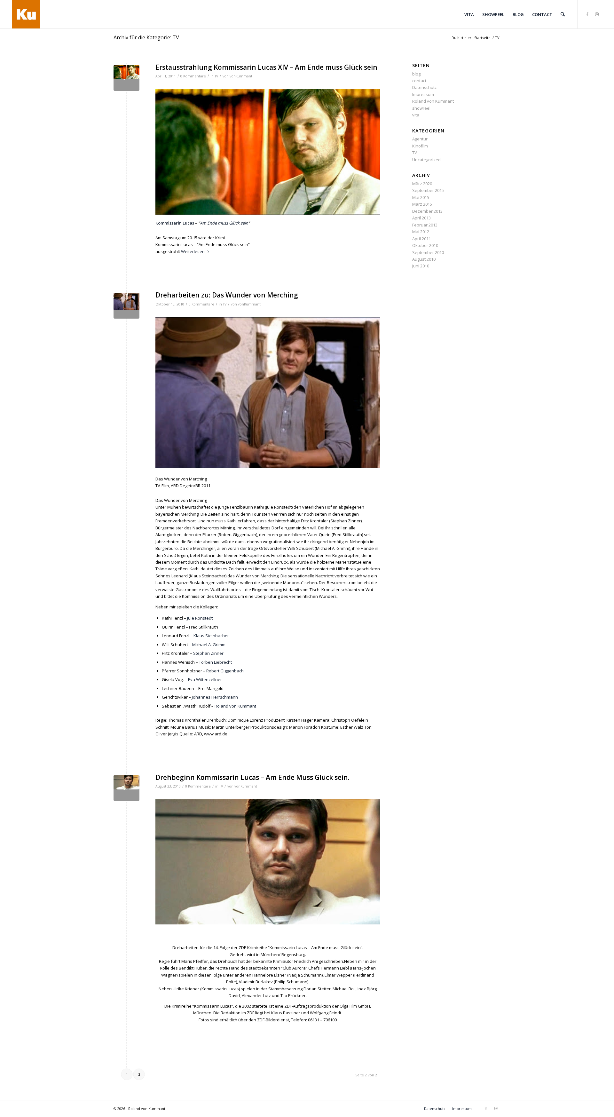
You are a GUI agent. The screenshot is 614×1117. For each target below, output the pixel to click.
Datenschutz (424, 87)
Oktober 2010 (425, 245)
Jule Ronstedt (200, 618)
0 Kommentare (193, 76)
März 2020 (422, 183)
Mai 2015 (420, 197)
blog (416, 74)
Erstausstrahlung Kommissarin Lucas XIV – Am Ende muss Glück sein (266, 67)
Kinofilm (420, 146)
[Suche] (562, 14)
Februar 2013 (424, 225)
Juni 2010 (420, 266)
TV (216, 76)
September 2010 (428, 252)
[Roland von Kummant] (26, 14)
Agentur (420, 139)
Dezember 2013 (427, 211)
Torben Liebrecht (215, 662)
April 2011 (421, 239)
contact (419, 80)
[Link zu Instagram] (597, 14)
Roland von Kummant (235, 706)
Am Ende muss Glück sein (224, 223)
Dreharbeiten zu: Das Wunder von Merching (226, 294)
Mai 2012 (420, 231)
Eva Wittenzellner (205, 679)
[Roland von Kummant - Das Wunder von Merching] (126, 306)
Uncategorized (426, 159)
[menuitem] (469, 14)
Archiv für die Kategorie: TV (146, 37)
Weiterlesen (193, 251)
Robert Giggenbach (225, 671)
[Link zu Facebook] (587, 14)
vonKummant (241, 76)
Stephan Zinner (208, 653)
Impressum (423, 94)
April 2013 (421, 218)
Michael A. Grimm (208, 644)
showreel (421, 108)
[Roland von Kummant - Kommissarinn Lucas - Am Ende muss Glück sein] (126, 78)
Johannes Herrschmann (215, 697)
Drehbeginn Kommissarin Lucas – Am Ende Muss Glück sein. (252, 777)
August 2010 (424, 259)
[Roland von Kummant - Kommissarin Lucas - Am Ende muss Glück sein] (126, 788)
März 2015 (422, 204)
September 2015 (428, 190)
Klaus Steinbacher (211, 635)
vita (415, 115)
